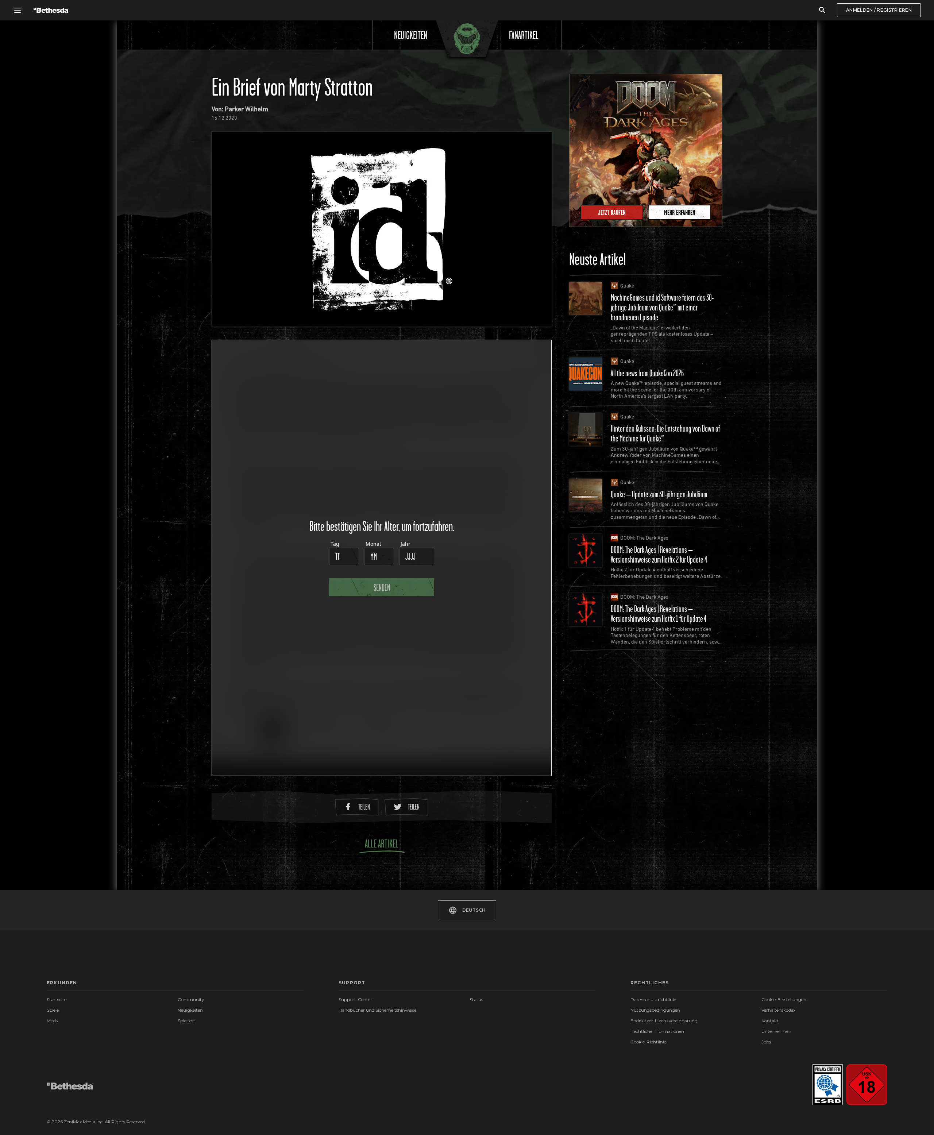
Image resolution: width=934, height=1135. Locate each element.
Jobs (766, 1042)
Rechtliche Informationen (657, 1031)
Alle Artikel (381, 843)
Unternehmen (776, 1031)
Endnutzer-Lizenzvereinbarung (664, 1020)
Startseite (56, 999)
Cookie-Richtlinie (648, 1042)
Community (191, 999)
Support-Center (355, 999)
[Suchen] (822, 10)
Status (476, 999)
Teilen (364, 806)
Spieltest (186, 1020)
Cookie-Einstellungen (783, 999)
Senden (382, 587)
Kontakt (770, 1020)
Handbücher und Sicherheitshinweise (377, 1010)
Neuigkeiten (410, 35)
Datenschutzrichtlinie (653, 999)
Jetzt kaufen (612, 212)
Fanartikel (524, 35)
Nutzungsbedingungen (655, 1010)
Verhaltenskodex (778, 1010)
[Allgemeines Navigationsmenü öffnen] (17, 10)
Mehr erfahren (679, 212)
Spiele (53, 1010)
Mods (52, 1020)
